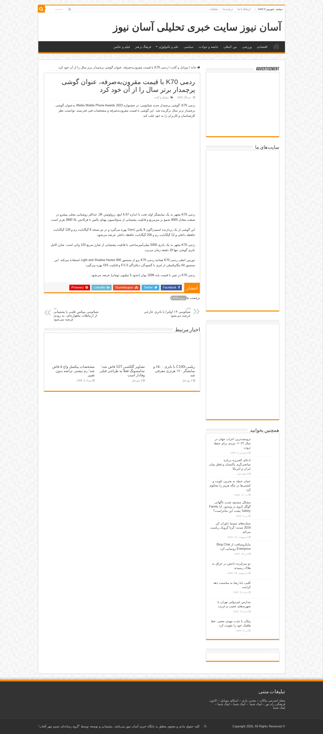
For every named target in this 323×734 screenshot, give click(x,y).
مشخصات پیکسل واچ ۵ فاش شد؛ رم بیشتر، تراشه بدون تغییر (73, 371)
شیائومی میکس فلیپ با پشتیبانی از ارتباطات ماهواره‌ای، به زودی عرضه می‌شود (76, 314)
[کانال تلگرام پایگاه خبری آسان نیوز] (242, 410)
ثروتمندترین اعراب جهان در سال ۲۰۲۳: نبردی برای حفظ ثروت (232, 443)
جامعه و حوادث (208, 47)
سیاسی (188, 47)
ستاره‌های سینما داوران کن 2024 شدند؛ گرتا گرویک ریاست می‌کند (230, 528)
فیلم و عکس (121, 47)
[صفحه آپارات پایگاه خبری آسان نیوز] (243, 372)
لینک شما (256, 704)
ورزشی (247, 47)
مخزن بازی (249, 700)
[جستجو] (41, 9)
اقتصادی (262, 47)
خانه (276, 46)
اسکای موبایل (229, 700)
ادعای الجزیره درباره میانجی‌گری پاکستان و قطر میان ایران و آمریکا (230, 464)
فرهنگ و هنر (143, 47)
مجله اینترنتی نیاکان (272, 700)
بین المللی (230, 47)
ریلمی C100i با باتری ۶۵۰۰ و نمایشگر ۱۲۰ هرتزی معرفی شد (174, 371)
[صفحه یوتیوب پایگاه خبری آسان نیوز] (243, 340)
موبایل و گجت (179, 67)
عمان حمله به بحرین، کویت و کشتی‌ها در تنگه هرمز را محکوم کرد (230, 485)
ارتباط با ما (244, 9)
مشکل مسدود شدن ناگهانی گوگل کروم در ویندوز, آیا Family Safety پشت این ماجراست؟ (230, 506)
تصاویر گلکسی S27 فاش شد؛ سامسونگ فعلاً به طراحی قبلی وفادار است (122, 371)
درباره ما (228, 9)
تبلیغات (214, 9)
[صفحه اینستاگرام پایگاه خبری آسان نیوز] (242, 395)
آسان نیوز (260, 27)
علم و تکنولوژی (169, 47)
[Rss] (69, 9)
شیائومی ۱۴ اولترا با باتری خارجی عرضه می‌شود (167, 312)
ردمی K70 (178, 298)
